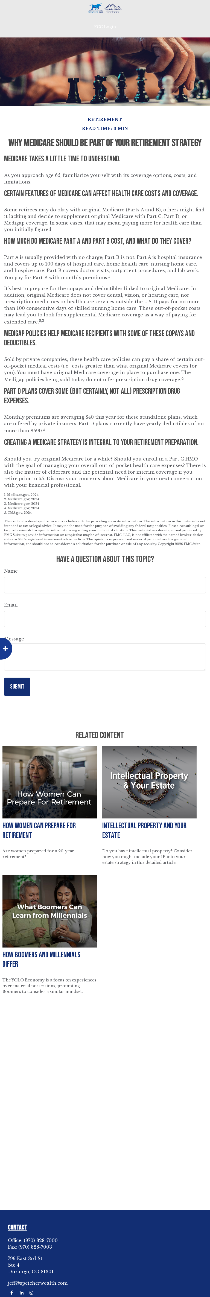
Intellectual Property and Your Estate (144, 830)
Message (14, 639)
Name (11, 571)
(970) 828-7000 (41, 1240)
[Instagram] (31, 1292)
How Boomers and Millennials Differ (41, 959)
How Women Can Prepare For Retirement (39, 830)
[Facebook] (11, 1292)
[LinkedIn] (21, 1292)
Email (11, 605)
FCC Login (105, 26)
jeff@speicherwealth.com (38, 1283)
